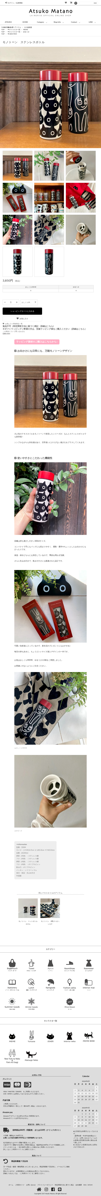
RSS (85, 1185)
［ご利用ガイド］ (16, 1149)
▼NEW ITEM (12, 34)
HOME (25, 22)
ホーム (11, 1185)
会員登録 (19, 3)
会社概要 (78, 1185)
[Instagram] (47, 1190)
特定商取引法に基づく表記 (64, 1185)
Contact (74, 22)
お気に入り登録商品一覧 (13, 323)
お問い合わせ (31, 1185)
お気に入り (24, 319)
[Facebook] (53, 1190)
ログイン (11, 3)
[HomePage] (39, 1190)
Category (40, 22)
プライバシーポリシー (45, 1185)
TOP (2, 32)
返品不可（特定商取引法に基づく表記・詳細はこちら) (28, 326)
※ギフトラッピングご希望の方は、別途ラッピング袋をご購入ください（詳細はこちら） (45, 329)
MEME (25, 29)
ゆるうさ (26, 32)
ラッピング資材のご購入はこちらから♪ (37, 342)
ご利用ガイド (19, 1185)
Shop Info (57, 22)
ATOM (90, 1185)
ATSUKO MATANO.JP (8, 24)
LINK (91, 22)
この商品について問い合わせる (14, 331)
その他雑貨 (28, 27)
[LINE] (60, 1190)
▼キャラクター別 (14, 32)
